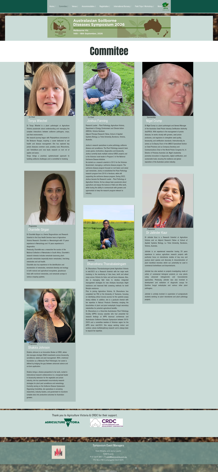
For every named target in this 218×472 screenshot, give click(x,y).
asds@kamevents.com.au (116, 457)
